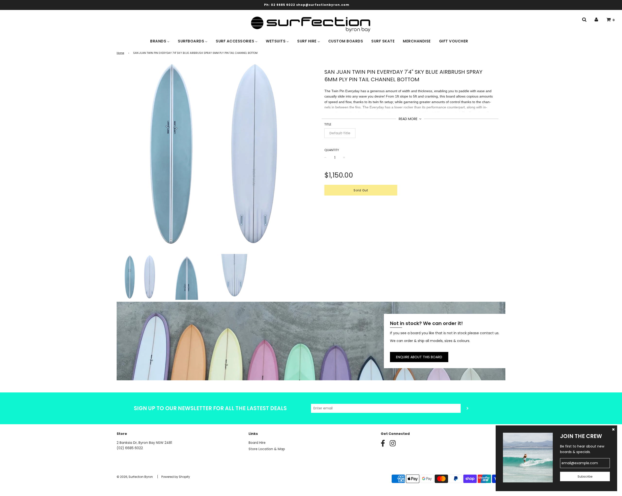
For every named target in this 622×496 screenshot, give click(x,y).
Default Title (339, 133)
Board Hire (257, 442)
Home (120, 53)
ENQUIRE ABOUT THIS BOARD (419, 357)
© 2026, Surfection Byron (135, 477)
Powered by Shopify (175, 477)
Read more (408, 118)
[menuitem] (160, 40)
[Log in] (596, 19)
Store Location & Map (267, 449)
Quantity (331, 150)
